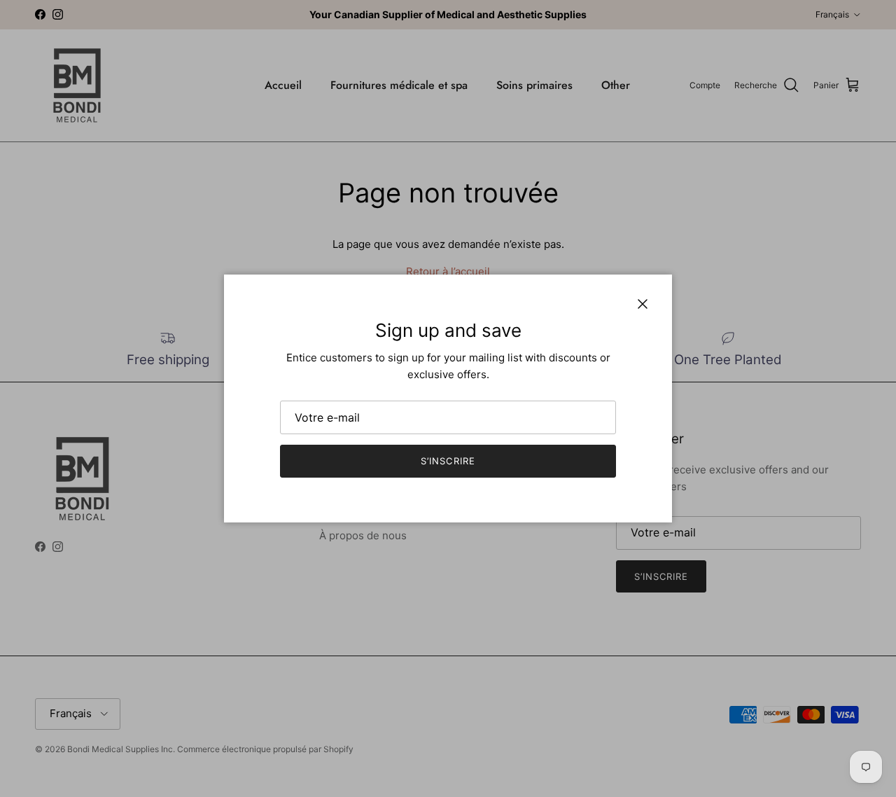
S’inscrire (448, 460)
